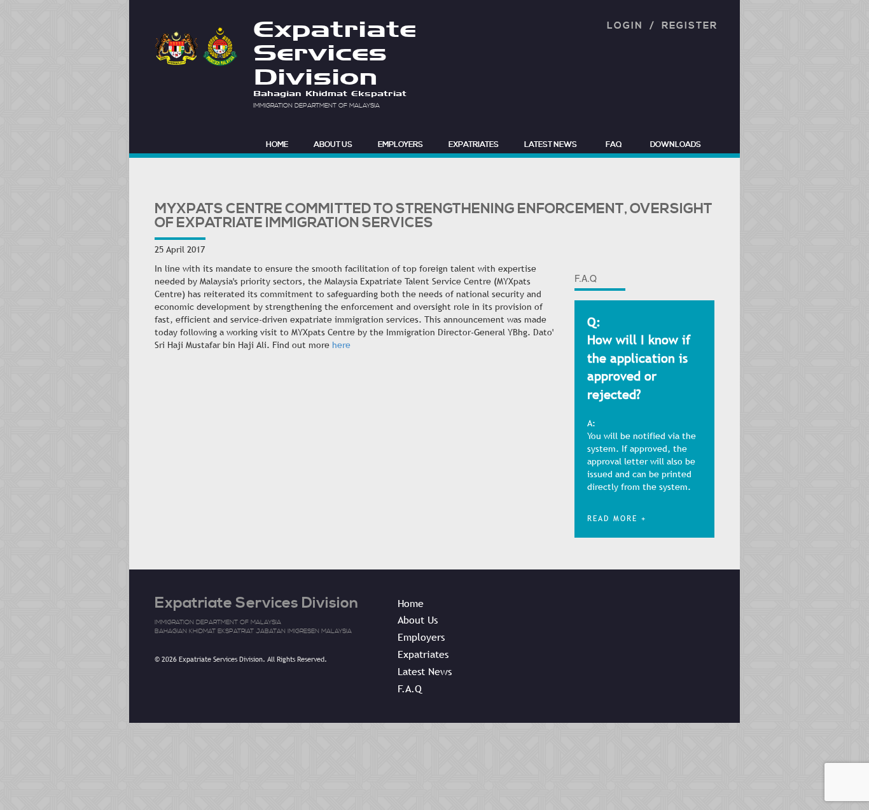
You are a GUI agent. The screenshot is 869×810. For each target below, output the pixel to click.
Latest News (550, 145)
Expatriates (473, 145)
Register (690, 26)
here (341, 345)
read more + (616, 518)
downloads (675, 145)
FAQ (614, 145)
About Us (333, 145)
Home (411, 603)
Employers (400, 145)
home (277, 145)
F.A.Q (410, 688)
